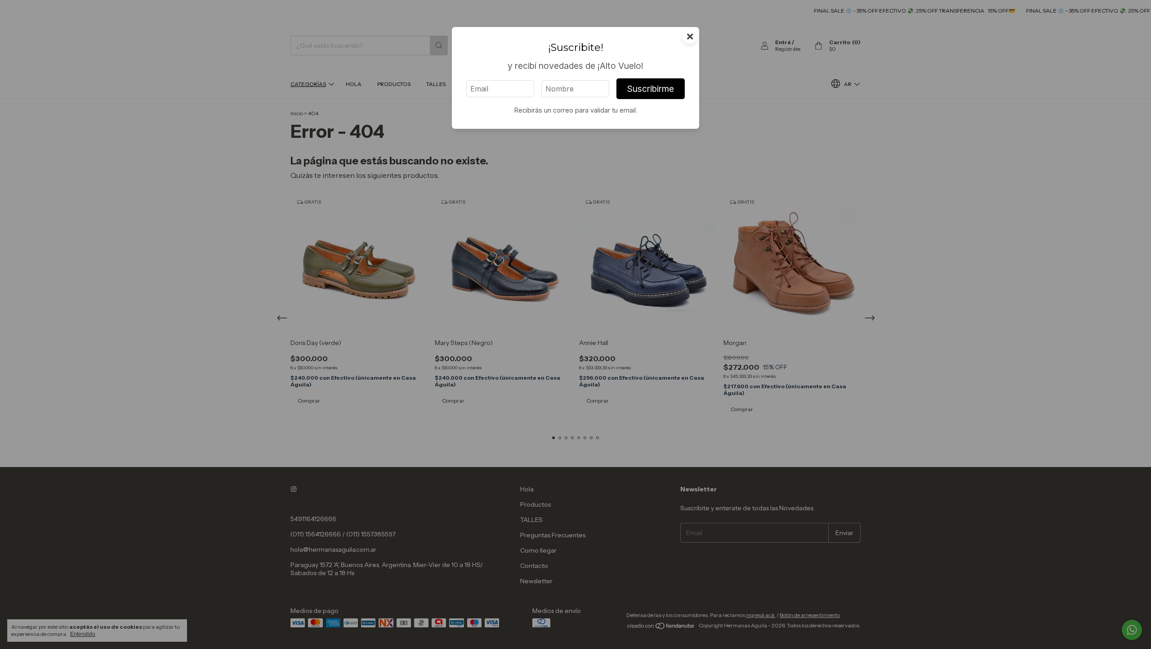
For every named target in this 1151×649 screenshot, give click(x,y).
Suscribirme (650, 88)
